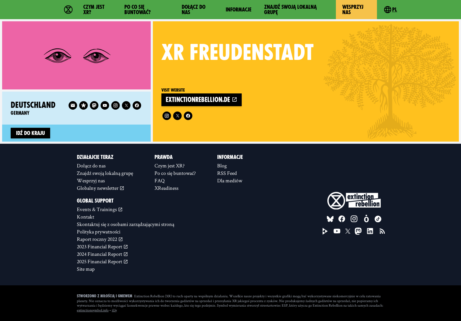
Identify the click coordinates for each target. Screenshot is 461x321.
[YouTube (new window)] (337, 231)
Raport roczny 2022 (97, 239)
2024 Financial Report (100, 253)
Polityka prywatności (98, 231)
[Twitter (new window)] (177, 116)
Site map (86, 268)
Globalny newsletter (98, 187)
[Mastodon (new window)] (94, 105)
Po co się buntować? (137, 9)
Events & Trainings (97, 209)
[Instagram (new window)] (166, 116)
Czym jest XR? (94, 9)
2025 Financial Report (100, 261)
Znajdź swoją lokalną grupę (290, 9)
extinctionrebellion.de (199, 100)
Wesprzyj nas (352, 9)
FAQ (159, 180)
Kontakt (85, 216)
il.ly (114, 310)
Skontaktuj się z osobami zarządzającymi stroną (125, 224)
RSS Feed (227, 173)
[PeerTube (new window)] (325, 231)
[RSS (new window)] (382, 231)
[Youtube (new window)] (105, 105)
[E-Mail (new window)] (73, 105)
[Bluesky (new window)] (330, 219)
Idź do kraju (30, 133)
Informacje (238, 9)
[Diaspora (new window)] (83, 105)
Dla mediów (229, 180)
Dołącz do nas (193, 9)
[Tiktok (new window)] (378, 219)
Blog (222, 165)
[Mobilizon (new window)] (366, 219)
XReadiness (166, 187)
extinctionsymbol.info (93, 310)
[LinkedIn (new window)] (370, 231)
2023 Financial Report (100, 246)
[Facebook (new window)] (188, 116)
